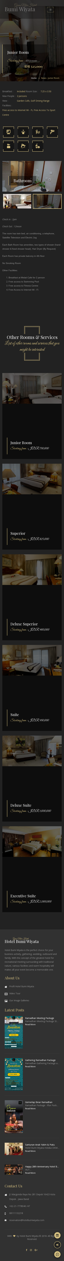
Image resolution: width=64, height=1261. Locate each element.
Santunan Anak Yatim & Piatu (40, 1144)
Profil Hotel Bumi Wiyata (21, 986)
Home (34, 78)
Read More (30, 1024)
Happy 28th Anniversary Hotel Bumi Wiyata (42, 1166)
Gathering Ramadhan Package (40, 1060)
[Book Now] (57, 1235)
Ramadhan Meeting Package (39, 1018)
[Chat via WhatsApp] (57, 1254)
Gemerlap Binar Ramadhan (38, 1102)
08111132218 (16, 1213)
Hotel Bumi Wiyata (29, 1235)
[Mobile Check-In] (57, 1244)
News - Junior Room (50, 78)
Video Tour (14, 993)
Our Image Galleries (19, 1000)
